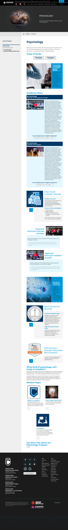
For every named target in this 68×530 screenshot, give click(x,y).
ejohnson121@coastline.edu (11, 51)
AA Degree (50, 57)
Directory (43, 468)
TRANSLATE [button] (36, 1)
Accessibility (53, 472)
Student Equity (45, 476)
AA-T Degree (38, 57)
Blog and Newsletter (46, 465)
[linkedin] (25, 464)
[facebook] (34, 459)
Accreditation (53, 477)
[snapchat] (30, 468)
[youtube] (34, 464)
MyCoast (16, 1)
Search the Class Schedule (54, 203)
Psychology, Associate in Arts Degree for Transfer (44, 138)
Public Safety (44, 469)
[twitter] (25, 459)
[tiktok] (25, 468)
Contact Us (44, 460)
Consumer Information (55, 461)
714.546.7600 (7, 49)
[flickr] (30, 464)
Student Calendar (45, 463)
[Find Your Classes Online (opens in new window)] (31, 210)
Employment (53, 460)
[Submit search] (54, 1)
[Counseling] (37, 438)
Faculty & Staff (28, 1)
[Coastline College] (8, 462)
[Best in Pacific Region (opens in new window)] (31, 325)
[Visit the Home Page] (24, 34)
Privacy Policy (57, 502)
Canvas (19, 1)
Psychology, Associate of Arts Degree (43, 184)
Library (43, 471)
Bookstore (44, 466)
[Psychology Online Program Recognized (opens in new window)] (31, 361)
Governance (53, 468)
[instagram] (30, 459)
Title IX (52, 458)
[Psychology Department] (46, 408)
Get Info (40, 1)
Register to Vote (54, 463)
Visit (43, 461)
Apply (43, 458)
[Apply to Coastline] (28, 408)
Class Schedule (23, 1)
